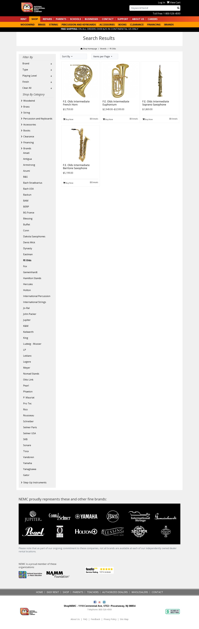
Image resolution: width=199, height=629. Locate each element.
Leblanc (27, 355)
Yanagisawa (29, 469)
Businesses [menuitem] (91, 19)
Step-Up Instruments (34, 482)
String (26, 112)
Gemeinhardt (30, 272)
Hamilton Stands (32, 278)
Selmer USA (29, 433)
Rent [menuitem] (24, 19)
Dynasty (27, 248)
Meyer (26, 367)
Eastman (28, 254)
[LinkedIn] (104, 601)
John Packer (29, 314)
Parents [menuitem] (61, 19)
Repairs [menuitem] (47, 19)
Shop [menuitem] (34, 19)
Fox (25, 266)
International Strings (34, 302)
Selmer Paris (30, 427)
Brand (25, 63)
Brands (103, 48)
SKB (25, 439)
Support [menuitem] (122, 19)
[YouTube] (99, 601)
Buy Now (69, 119)
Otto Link (28, 379)
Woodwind (29, 100)
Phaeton (27, 391)
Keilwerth (28, 331)
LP (24, 349)
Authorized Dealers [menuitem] (115, 592)
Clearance (28, 136)
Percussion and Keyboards (37, 118)
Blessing (27, 218)
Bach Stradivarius (32, 182)
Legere (27, 361)
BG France (28, 212)
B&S (25, 176)
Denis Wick (29, 242)
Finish (25, 81)
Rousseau (28, 415)
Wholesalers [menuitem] (140, 592)
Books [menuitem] (122, 24)
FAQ (85, 619)
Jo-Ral (26, 308)
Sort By (66, 56)
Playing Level (29, 75)
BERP (26, 206)
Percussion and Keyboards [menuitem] (79, 24)
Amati (26, 153)
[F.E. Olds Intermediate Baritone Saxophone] (80, 144)
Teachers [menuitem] (93, 592)
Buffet (26, 224)
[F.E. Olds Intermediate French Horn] (80, 80)
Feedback (95, 619)
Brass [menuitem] (41, 24)
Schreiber (28, 421)
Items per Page (101, 56)
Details (95, 118)
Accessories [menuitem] (107, 24)
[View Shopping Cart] (168, 2)
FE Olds (27, 260)
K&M (25, 326)
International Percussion (36, 296)
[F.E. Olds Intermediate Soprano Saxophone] (160, 80)
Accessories (29, 124)
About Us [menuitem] (138, 19)
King (25, 337)
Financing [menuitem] (154, 24)
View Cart (175, 2)
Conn (26, 230)
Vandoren (28, 457)
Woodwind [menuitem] (28, 24)
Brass (26, 106)
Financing (28, 142)
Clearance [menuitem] (136, 24)
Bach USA (28, 188)
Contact (108, 19)
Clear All (26, 87)
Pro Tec (27, 403)
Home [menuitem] (39, 592)
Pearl (26, 385)
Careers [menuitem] (152, 19)
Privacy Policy (110, 619)
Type (25, 69)
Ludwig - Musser (32, 343)
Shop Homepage (90, 48)
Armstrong (29, 164)
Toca (26, 451)
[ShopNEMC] (34, 7)
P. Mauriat (28, 397)
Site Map (124, 619)
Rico (25, 409)
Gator (26, 475)
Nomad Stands (31, 373)
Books (26, 130)
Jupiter (27, 320)
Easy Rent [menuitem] (53, 592)
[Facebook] (95, 601)
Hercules (28, 284)
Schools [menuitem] (75, 19)
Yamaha (27, 463)
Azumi (26, 170)
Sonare (27, 445)
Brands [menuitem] (169, 24)
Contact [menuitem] (157, 592)
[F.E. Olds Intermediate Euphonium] (120, 80)
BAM (25, 200)
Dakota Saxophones (34, 236)
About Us (75, 619)
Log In (161, 2)
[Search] (178, 8)
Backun (27, 194)
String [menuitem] (53, 24)
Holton (27, 290)
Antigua (27, 158)
